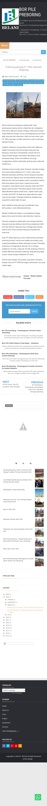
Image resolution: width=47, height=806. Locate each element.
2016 (8, 633)
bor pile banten (21, 81)
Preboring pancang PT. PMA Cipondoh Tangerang (25, 607)
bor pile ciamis (13, 83)
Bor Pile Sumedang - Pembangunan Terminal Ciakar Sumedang (21, 331)
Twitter (30, 297)
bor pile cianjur (24, 83)
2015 (8, 636)
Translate (18, 693)
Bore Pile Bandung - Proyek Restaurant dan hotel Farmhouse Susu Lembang (17, 540)
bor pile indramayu (37, 83)
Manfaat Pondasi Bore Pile (13, 519)
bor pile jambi (7, 85)
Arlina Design (28, 759)
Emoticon (9, 405)
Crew (4, 714)
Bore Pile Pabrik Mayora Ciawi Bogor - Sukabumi (20, 343)
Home (4, 706)
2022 (8, 617)
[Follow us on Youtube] (16, 746)
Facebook (19, 297)
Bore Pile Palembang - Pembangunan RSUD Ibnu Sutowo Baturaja (20, 355)
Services (5, 727)
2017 (8, 630)
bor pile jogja (18, 85)
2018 (8, 628)
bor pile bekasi (32, 81)
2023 (8, 597)
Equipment (6, 723)
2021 (8, 620)
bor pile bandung (8, 81)
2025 (8, 594)
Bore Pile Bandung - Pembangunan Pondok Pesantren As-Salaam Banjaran (22, 367)
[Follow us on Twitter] (8, 746)
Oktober (11, 599)
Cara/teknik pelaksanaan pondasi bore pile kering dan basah (17, 481)
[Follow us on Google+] (12, 746)
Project (4, 718)
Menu (5, 45)
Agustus (11, 605)
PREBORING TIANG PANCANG (14, 490)
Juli (9, 615)
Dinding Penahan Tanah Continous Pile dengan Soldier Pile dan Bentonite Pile (17, 471)
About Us (5, 710)
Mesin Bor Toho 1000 (11, 549)
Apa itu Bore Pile (9, 509)
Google (8, 297)
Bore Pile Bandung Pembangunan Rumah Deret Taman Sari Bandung (18, 560)
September (12, 602)
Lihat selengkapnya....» (10, 731)
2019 (8, 625)
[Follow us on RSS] (20, 746)
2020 (8, 622)
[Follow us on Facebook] (4, 746)
